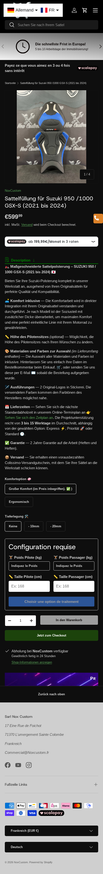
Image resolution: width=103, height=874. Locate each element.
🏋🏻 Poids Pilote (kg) (25, 557)
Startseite (10, 83)
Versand (27, 224)
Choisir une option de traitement (51, 602)
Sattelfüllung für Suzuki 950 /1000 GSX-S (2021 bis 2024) (53, 83)
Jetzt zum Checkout (51, 635)
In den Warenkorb (69, 620)
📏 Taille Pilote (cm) (25, 577)
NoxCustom (13, 190)
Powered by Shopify (40, 862)
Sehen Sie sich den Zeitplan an (29, 418)
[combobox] (51, 25)
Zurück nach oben (51, 694)
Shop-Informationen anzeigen (31, 662)
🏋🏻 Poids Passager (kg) (72, 557)
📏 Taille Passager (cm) (72, 577)
